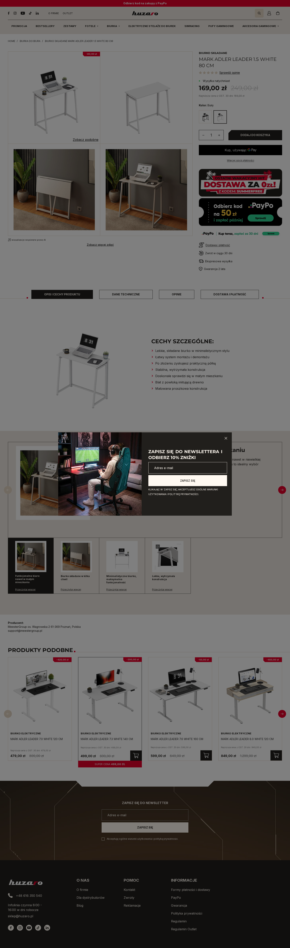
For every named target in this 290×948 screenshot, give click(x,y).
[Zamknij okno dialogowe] (226, 438)
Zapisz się (187, 480)
